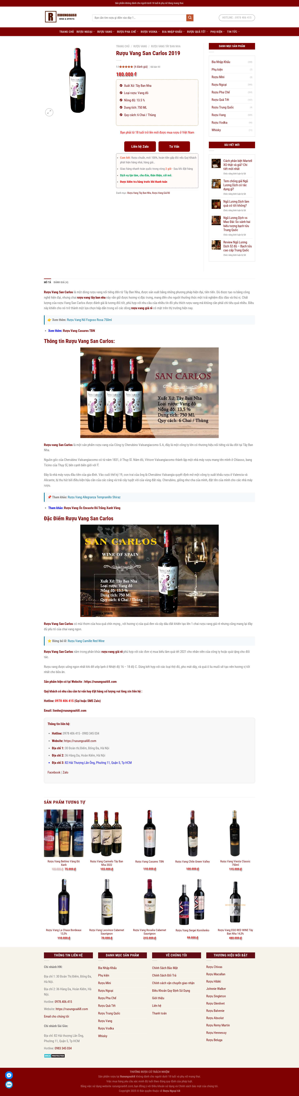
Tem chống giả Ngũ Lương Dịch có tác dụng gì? (235, 185)
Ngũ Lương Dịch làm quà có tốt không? (236, 203)
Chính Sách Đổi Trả (164, 975)
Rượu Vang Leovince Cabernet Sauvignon (106, 931)
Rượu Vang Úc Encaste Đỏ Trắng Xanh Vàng (92, 508)
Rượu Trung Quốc (223, 107)
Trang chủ (122, 46)
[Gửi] (189, 17)
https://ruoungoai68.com (100, 682)
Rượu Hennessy (216, 1033)
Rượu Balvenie (215, 1011)
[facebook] (9, 1075)
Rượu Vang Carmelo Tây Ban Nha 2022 (106, 863)
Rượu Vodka (149, 31)
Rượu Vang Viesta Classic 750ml (235, 863)
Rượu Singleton (216, 996)
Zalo (65, 772)
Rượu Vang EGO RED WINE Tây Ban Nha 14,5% (235, 931)
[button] (49, 112)
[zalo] (9, 1084)
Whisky (216, 130)
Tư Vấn (174, 146)
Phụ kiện (216, 31)
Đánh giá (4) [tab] (61, 282)
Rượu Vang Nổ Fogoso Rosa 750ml (89, 320)
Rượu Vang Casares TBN (79, 331)
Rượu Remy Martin (218, 1025)
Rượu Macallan (215, 974)
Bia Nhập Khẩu (172, 31)
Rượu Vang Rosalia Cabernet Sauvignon (149, 931)
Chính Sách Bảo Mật (165, 968)
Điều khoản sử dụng (163, 1086)
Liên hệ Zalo (140, 146)
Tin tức (232, 31)
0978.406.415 (63, 1002)
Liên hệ (156, 1006)
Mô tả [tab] (47, 282)
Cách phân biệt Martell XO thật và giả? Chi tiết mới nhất (237, 165)
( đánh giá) (141, 66)
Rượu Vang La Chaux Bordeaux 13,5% (63, 931)
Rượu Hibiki (213, 981)
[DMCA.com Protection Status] (54, 1056)
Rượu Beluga (214, 1040)
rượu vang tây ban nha (91, 297)
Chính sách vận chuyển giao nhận (173, 983)
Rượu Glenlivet (215, 1003)
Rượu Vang (104, 31)
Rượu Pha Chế (126, 31)
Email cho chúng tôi (56, 1016)
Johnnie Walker (216, 989)
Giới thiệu (158, 998)
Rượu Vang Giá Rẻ (161, 193)
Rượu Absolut (215, 1018)
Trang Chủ (66, 31)
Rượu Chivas (214, 967)
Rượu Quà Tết (196, 31)
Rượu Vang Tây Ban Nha (165, 46)
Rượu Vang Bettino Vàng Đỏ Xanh (64, 863)
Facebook (54, 772)
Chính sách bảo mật (189, 1086)
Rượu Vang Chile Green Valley (192, 861)
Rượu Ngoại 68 (171, 1091)
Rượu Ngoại (84, 31)
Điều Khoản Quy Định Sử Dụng (171, 991)
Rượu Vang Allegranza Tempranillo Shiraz (94, 497)
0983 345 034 (63, 1048)
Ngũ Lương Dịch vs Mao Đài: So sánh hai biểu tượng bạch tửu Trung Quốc (236, 224)
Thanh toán (159, 1013)
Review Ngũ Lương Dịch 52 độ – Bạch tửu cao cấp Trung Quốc (237, 246)
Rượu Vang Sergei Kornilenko (192, 930)
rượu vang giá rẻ (141, 308)
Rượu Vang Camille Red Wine (86, 641)
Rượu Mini (218, 77)
